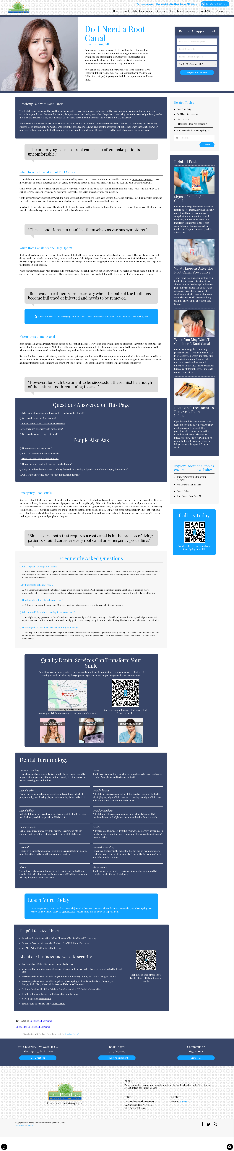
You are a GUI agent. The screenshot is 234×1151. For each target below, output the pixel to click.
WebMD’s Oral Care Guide (43, 947)
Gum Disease (183, 118)
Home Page (78, 943)
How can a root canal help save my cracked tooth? (47, 464)
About (126, 11)
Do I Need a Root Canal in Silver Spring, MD (126, 316)
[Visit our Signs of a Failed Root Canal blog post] (194, 193)
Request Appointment (117, 1058)
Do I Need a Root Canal (41, 1020)
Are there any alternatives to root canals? (42, 428)
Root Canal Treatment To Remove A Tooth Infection (194, 411)
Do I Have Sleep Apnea (187, 114)
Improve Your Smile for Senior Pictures (191, 478)
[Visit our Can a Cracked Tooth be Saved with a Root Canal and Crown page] (52, 742)
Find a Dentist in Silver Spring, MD (194, 130)
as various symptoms (142, 179)
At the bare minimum (117, 111)
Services (161, 11)
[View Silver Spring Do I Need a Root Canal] (39, 90)
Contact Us (221, 11)
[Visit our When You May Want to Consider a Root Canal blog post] (194, 336)
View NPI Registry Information (86, 989)
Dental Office (183, 491)
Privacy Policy (20, 1125)
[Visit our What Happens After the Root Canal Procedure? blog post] (194, 264)
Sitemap (30, 1125)
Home (116, 11)
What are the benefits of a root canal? (40, 453)
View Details (45, 998)
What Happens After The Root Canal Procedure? (193, 270)
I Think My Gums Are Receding (192, 123)
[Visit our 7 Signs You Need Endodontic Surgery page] (130, 742)
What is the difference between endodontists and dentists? (51, 474)
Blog (171, 11)
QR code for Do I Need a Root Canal (32, 1026)
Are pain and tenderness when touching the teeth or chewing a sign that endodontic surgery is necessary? (75, 469)
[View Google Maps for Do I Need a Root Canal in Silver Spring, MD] (67, 710)
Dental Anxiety (184, 109)
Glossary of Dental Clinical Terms (74, 938)
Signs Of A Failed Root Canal (192, 198)
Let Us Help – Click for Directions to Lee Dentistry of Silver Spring (67, 713)
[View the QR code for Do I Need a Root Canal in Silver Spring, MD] (125, 706)
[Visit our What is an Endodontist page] (91, 742)
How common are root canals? (37, 448)
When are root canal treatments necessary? (43, 423)
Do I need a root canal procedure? (39, 418)
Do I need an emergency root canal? (40, 434)
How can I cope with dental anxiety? (40, 458)
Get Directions (38, 1058)
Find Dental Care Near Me (189, 496)
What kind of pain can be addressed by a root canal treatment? (53, 412)
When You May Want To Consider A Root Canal (192, 341)
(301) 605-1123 (107, 76)
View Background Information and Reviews (57, 994)
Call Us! (216, 4)
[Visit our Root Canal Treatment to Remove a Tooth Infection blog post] (194, 404)
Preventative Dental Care (189, 484)
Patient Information (142, 11)
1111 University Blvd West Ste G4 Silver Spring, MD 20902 (168, 4)
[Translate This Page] (230, 1147)
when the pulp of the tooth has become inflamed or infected (85, 255)
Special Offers (205, 11)
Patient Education (186, 11)
